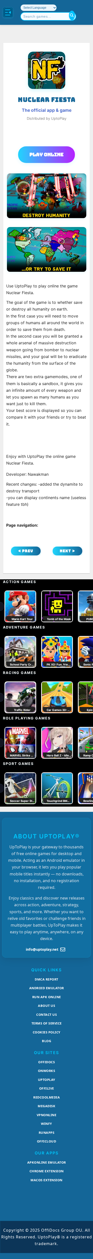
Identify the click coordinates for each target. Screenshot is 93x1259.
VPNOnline (47, 1115)
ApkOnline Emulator (46, 1162)
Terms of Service (46, 1023)
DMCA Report (46, 979)
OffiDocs (46, 1062)
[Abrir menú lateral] (8, 12)
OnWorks (46, 1070)
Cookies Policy (47, 1032)
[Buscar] (72, 15)
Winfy (46, 1123)
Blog (46, 1041)
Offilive (46, 1088)
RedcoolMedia (46, 1097)
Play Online (46, 154)
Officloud (46, 1141)
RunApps (47, 1132)
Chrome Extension (47, 1171)
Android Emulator (46, 988)
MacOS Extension (46, 1180)
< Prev (25, 551)
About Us (46, 1005)
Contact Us (46, 1014)
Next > (67, 551)
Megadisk (46, 1106)
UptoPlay (46, 1079)
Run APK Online (46, 997)
